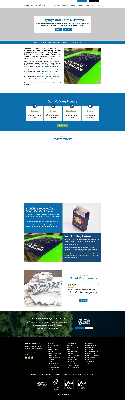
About (93, 5)
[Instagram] (29, 357)
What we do (56, 5)
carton (27, 68)
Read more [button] (70, 295)
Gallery (88, 5)
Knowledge (65, 5)
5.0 (71, 42)
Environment (81, 5)
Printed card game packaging (31, 61)
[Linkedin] (26, 357)
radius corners (44, 66)
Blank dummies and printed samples (50, 76)
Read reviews (86, 42)
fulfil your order (55, 82)
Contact (98, 5)
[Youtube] (32, 357)
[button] (100, 290)
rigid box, (58, 69)
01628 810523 (91, 255)
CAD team (39, 76)
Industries (73, 5)
